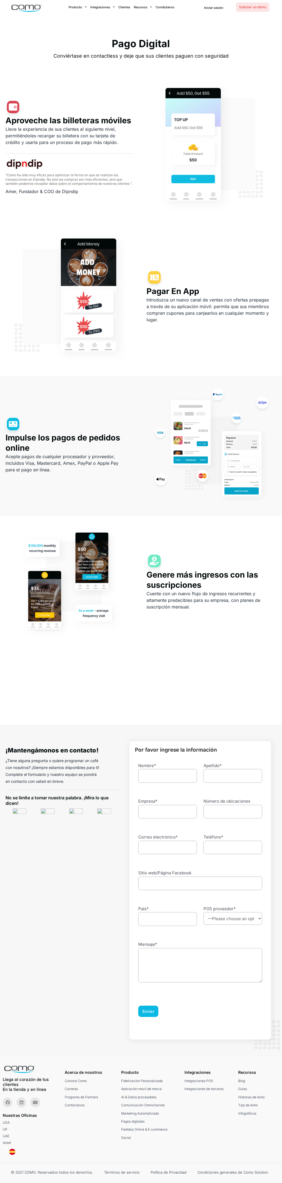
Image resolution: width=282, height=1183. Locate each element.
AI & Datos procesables (138, 1097)
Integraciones (100, 7)
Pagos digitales (133, 1121)
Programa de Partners (81, 1097)
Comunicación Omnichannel (143, 1105)
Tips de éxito (248, 1105)
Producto (75, 7)
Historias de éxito (251, 1097)
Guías (242, 1089)
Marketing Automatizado (140, 1113)
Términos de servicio (122, 1172)
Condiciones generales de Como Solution (232, 1172)
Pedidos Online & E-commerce (144, 1129)
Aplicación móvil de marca (141, 1089)
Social (126, 1138)
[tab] (19, 815)
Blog (241, 1081)
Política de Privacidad (168, 1172)
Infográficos (247, 1113)
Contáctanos (165, 7)
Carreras (71, 1089)
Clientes (124, 7)
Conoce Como (76, 1081)
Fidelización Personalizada (142, 1081)
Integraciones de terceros (204, 1089)
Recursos (140, 7)
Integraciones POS (199, 1081)
